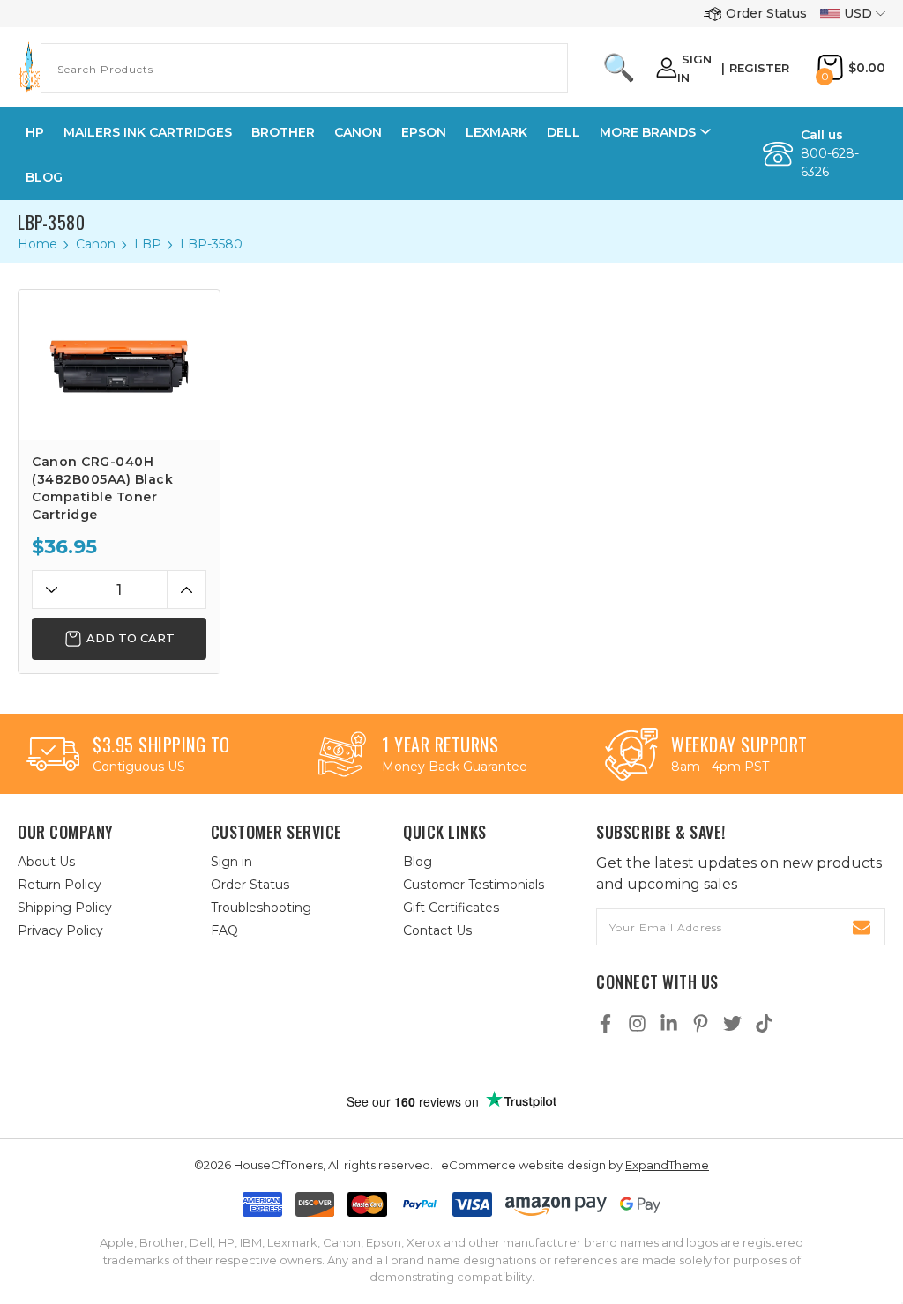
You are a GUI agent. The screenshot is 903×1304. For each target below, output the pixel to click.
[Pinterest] (700, 1023)
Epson (423, 132)
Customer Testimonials (473, 885)
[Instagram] (637, 1023)
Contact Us (437, 930)
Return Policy (59, 885)
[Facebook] (605, 1023)
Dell (563, 132)
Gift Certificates (451, 907)
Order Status (766, 13)
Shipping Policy (65, 907)
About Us (46, 862)
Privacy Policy (60, 930)
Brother (283, 132)
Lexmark (496, 132)
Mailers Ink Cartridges (147, 132)
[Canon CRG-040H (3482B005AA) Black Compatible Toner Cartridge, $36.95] (119, 365)
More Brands (648, 132)
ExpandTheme (667, 1165)
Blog (44, 177)
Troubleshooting (261, 907)
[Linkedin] (669, 1023)
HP (35, 132)
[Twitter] (732, 1023)
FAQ (224, 930)
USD (858, 13)
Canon (358, 132)
